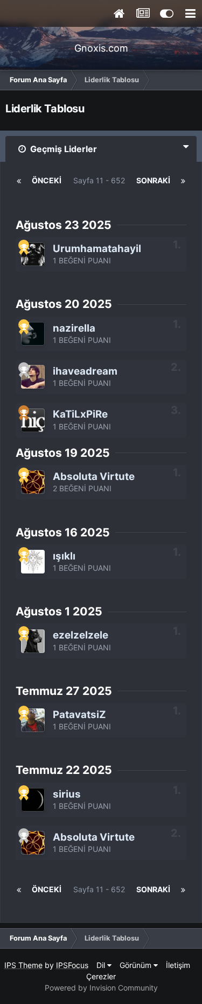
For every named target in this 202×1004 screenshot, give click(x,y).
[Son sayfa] (183, 181)
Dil (101, 965)
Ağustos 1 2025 (59, 611)
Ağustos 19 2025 (63, 453)
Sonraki (153, 180)
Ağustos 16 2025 (63, 532)
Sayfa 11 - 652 (99, 187)
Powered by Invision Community (101, 987)
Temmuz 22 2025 (64, 770)
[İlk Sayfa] (18, 181)
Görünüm (137, 965)
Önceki (46, 180)
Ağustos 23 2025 (64, 225)
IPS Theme (23, 965)
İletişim (178, 965)
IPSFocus (72, 965)
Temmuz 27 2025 (64, 691)
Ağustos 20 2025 (64, 304)
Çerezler (101, 976)
